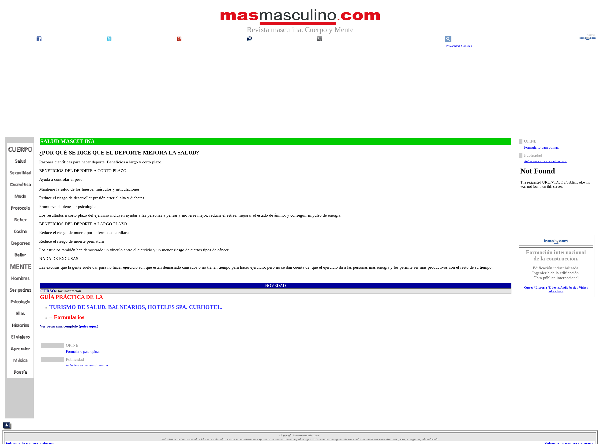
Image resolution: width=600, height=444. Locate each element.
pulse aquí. (88, 326)
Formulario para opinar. (83, 352)
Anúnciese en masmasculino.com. (87, 365)
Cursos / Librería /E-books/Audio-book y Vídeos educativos (556, 289)
